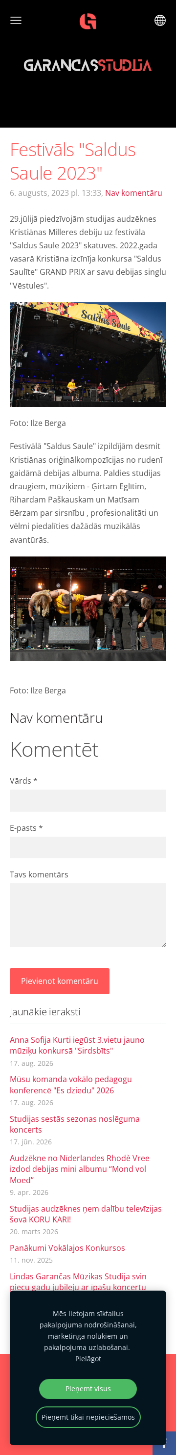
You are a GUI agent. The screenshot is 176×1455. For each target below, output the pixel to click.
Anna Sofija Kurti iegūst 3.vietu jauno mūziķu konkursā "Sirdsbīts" (77, 1045)
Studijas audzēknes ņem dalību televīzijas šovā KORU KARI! (86, 1214)
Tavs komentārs (39, 874)
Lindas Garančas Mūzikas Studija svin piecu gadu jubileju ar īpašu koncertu (78, 1282)
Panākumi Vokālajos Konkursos (67, 1248)
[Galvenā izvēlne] (15, 20)
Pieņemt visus (88, 1388)
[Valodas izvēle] (160, 20)
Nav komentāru (133, 192)
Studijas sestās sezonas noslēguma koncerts (75, 1124)
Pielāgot (88, 1358)
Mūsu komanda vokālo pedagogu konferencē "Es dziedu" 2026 (71, 1084)
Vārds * (24, 780)
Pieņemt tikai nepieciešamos (88, 1417)
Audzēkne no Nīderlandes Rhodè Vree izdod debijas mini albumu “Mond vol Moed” (80, 1169)
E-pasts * (26, 827)
